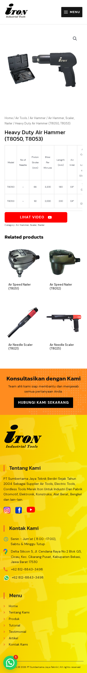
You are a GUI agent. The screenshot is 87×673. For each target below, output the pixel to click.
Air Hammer (38, 118)
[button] (10, 663)
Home (9, 118)
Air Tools (21, 118)
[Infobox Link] (43, 555)
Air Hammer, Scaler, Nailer (30, 225)
